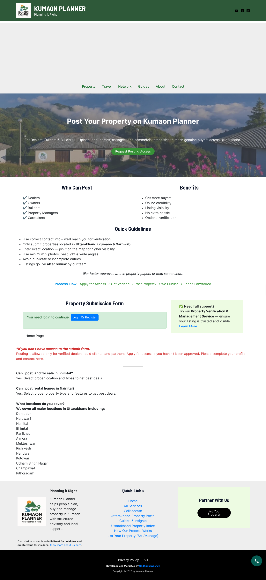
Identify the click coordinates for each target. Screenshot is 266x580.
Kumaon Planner (60, 8)
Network (124, 86)
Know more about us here (65, 545)
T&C (145, 560)
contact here (33, 359)
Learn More (188, 326)
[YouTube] (236, 10)
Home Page (35, 336)
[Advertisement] (133, 50)
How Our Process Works (133, 531)
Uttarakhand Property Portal (133, 516)
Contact (178, 86)
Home (133, 501)
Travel (107, 86)
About (160, 86)
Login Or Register (85, 317)
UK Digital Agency (149, 565)
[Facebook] (242, 10)
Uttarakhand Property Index (133, 526)
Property (88, 86)
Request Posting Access (133, 151)
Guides (143, 86)
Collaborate (133, 511)
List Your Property (214, 512)
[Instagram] (248, 10)
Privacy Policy (128, 560)
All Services (133, 506)
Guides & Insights (133, 521)
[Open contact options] (256, 560)
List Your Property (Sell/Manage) (132, 536)
